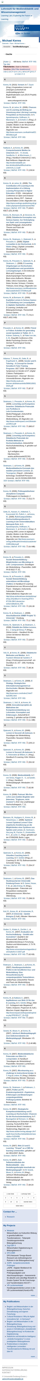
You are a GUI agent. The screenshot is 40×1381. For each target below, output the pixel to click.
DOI (5, 481)
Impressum (7, 1368)
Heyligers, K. (19, 817)
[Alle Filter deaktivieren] (20, 69)
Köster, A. (16, 929)
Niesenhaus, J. (12, 820)
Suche (10, 54)
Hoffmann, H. (24, 117)
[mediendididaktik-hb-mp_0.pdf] (27, 788)
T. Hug (8, 1076)
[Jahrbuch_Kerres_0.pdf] (27, 1185)
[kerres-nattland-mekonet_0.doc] (27, 1018)
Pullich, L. (23, 514)
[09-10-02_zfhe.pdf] (27, 459)
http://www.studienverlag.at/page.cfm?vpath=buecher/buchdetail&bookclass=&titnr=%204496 (21, 1133)
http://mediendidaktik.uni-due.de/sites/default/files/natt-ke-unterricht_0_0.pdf (18, 165)
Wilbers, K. (23, 755)
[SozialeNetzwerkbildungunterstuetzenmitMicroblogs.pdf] (27, 606)
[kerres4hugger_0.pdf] (27, 254)
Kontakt (6, 1373)
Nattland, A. (7, 148)
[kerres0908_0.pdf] (27, 232)
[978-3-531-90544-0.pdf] (27, 1043)
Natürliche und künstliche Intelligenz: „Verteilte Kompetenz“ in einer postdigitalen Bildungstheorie (21, 1338)
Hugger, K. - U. (21, 778)
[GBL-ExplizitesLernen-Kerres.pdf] (7, 317)
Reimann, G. (23, 1119)
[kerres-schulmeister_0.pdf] (27, 1139)
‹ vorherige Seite (26, 1194)
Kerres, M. (7, 107)
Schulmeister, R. (27, 911)
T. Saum (30, 85)
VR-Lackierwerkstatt (15, 1285)
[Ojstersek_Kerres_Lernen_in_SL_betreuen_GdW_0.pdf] (27, 743)
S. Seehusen (29, 830)
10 (11, 1202)
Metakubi (10, 1231)
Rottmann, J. (8, 965)
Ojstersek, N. (28, 239)
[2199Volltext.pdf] (27, 547)
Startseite (5, 43)
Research (11, 1217)
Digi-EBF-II (11, 1245)
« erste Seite (10, 1194)
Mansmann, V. (11, 120)
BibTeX (25, 62)
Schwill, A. (24, 120)
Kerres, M (7, 85)
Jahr (8, 64)
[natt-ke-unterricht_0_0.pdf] (27, 170)
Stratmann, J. (17, 239)
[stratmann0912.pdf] (27, 426)
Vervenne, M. (30, 215)
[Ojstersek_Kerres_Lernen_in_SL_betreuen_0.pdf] (27, 762)
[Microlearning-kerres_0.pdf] (27, 1081)
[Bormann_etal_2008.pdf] (27, 840)
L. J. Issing (12, 630)
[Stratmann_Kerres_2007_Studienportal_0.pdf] (27, 898)
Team (11, 43)
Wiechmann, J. (25, 155)
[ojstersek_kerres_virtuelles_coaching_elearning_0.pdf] (27, 865)
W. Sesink (29, 1170)
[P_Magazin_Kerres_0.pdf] (27, 499)
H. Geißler (20, 858)
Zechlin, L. (24, 929)
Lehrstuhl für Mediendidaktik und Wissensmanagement (20, 13)
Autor (6, 62)
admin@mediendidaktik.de (12, 1379)
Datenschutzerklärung (14, 1370)
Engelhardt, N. (11, 361)
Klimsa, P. (22, 630)
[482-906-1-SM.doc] (27, 208)
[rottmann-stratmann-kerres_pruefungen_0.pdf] (27, 985)
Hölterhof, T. (25, 512)
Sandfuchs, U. (11, 155)
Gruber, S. (7, 929)
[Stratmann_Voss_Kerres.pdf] (27, 720)
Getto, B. (25, 358)
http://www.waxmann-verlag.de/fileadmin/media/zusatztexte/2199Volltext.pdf (21, 541)
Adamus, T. (7, 358)
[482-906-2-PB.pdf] (7, 211)
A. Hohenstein (11, 755)
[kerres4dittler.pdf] (27, 293)
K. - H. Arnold (22, 153)
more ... (34, 1295)
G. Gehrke (22, 1003)
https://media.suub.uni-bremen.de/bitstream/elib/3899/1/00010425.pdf (21, 383)
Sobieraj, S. (17, 335)
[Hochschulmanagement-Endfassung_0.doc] (27, 954)
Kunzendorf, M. (12, 514)
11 (17, 1202)
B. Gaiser (26, 883)
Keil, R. (6, 911)
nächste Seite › (28, 1202)
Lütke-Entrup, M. (18, 886)
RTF (31, 62)
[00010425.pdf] (27, 388)
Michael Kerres (19, 43)
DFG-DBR (11, 1253)
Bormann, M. (17, 215)
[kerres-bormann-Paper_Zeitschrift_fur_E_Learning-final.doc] (27, 315)
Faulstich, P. (27, 658)
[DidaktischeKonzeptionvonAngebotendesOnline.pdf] (27, 640)
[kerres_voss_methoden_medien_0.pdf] (27, 668)
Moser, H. (16, 1031)
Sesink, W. (7, 1031)
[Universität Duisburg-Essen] (27, 30)
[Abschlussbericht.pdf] (27, 620)
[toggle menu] (37, 2)
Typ (4, 64)
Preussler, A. (11, 242)
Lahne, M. (18, 107)
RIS (34, 62)
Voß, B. (6, 653)
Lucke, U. (16, 835)
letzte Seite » (20, 1206)
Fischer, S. (20, 832)
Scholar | (7, 103)
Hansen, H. (15, 512)
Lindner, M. (17, 1076)
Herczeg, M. (11, 832)
